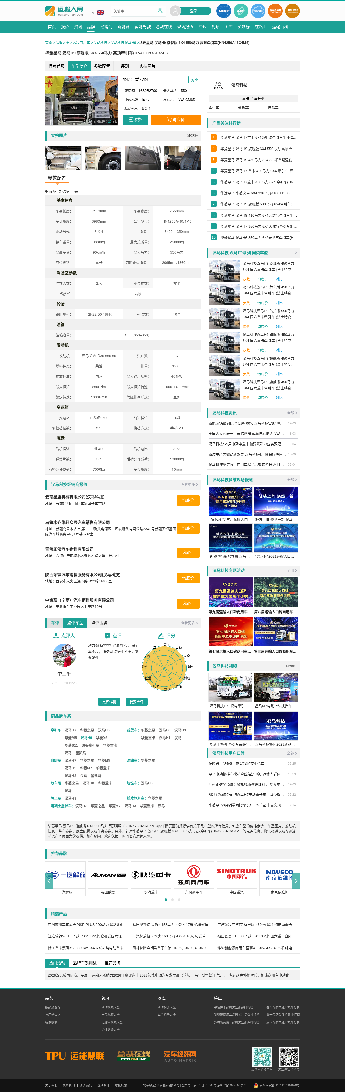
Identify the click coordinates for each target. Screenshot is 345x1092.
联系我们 (69, 1085)
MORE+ (192, 135)
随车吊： (58, 783)
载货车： (134, 730)
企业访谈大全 (111, 1030)
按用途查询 (52, 1015)
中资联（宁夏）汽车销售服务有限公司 (79, 600)
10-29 (292, 774)
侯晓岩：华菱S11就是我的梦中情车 (236, 763)
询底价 (188, 500)
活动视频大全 (111, 1007)
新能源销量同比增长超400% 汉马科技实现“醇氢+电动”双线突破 (247, 423)
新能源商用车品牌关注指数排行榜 (236, 1015)
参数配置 (102, 66)
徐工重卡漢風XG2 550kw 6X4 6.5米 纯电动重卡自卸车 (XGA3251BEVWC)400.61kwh (88, 948)
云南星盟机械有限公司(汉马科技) (74, 497)
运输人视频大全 (112, 1022)
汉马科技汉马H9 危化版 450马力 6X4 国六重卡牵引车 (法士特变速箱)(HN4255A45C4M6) (269, 290)
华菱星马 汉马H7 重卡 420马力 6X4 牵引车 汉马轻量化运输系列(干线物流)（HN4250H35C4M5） (258, 171)
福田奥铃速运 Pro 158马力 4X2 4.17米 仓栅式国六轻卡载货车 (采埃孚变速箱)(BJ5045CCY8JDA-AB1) (172, 925)
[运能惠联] (78, 1056)
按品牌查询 (52, 1007)
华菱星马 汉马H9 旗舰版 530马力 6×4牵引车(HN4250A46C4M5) (258, 204)
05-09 (292, 454)
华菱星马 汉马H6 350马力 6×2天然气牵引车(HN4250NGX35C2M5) (258, 237)
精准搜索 (51, 1022)
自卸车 (273, 108)
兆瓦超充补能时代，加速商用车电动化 (259, 975)
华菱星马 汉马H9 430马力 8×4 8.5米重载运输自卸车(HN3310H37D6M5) (258, 160)
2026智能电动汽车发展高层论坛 (165, 975)
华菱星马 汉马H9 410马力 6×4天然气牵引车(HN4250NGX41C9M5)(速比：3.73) (258, 215)
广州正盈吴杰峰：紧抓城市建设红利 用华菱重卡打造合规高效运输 (247, 784)
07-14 (292, 805)
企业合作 (103, 1085)
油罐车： (134, 760)
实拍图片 (147, 66)
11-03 (292, 433)
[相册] (63, 158)
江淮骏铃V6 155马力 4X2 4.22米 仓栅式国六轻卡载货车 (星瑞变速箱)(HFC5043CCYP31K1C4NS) (88, 936)
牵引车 (214, 108)
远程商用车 (81, 43)
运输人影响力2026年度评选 (113, 975)
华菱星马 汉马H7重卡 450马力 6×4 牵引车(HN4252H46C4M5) (258, 182)
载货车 (243, 108)
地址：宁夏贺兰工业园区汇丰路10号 (73, 607)
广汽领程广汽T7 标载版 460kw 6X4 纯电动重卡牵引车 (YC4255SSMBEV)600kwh (257, 925)
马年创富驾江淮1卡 (209, 975)
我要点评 (137, 702)
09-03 (292, 784)
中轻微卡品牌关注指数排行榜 (233, 1007)
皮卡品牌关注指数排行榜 (283, 1022)
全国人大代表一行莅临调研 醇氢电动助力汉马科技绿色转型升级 (247, 433)
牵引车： (58, 730)
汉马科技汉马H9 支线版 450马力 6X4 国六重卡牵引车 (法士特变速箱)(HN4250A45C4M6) (269, 267)
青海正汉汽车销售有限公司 (69, 549)
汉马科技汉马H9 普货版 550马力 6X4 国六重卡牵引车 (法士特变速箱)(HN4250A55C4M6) (269, 314)
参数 (246, 279)
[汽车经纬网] (180, 1056)
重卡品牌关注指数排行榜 (283, 1015)
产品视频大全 (111, 1015)
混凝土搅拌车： (63, 806)
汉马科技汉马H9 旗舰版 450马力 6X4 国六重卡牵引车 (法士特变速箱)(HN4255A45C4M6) (269, 361)
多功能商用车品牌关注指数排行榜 (236, 1022)
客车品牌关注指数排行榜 (283, 1007)
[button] (49, 881)
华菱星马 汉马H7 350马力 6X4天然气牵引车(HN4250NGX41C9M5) (258, 226)
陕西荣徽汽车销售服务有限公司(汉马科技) (82, 575)
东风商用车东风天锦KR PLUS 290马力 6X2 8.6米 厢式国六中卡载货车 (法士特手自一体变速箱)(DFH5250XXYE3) (88, 925)
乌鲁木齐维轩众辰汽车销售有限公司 (77, 522)
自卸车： (58, 760)
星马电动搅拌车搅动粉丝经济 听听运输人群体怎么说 (247, 773)
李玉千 (64, 674)
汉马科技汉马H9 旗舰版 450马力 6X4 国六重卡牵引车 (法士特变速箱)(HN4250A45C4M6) (269, 338)
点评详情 (109, 702)
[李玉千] (64, 655)
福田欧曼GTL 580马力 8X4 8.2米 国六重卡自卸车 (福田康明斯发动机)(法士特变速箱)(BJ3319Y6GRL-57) (257, 936)
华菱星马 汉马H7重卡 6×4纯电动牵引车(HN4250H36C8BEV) (258, 137)
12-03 (292, 423)
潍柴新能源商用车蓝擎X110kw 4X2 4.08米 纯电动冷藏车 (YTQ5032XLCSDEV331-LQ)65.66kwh (257, 948)
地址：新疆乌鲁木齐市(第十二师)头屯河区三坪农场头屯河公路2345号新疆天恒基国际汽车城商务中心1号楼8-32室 (110, 531)
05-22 (292, 794)
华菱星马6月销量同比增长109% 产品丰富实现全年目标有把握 (247, 804)
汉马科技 (100, 43)
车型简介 (79, 66)
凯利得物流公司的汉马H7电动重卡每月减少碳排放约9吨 (247, 794)
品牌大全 (62, 43)
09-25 (292, 763)
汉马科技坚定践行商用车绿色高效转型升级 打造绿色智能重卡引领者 (247, 464)
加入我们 (86, 1085)
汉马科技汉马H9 (123, 43)
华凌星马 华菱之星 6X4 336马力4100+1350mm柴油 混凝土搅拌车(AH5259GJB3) (258, 193)
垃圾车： (134, 783)
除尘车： (58, 798)
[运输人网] (64, 11)
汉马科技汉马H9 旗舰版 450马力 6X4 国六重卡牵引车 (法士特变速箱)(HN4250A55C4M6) (269, 385)
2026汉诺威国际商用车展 (68, 975)
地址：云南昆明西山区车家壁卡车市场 (75, 503)
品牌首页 (56, 66)
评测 (125, 66)
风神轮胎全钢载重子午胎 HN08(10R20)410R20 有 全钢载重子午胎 (172, 948)
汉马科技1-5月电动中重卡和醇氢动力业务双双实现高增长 (247, 443)
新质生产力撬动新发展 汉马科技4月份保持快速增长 (247, 454)
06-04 (292, 443)
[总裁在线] (134, 1056)
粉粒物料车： (137, 798)
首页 (48, 43)
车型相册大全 (167, 1015)
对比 (279, 279)
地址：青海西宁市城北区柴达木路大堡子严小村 (82, 556)
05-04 (292, 464)
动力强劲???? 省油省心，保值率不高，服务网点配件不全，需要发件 (113, 651)
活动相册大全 (167, 1007)
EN (91, 13)
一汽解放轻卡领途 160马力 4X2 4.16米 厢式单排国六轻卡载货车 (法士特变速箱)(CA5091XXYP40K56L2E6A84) (172, 936)
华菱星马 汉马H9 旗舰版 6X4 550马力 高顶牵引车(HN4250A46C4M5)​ (258, 149)
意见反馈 (121, 1085)
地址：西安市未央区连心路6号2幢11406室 (78, 581)
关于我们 (51, 1085)
